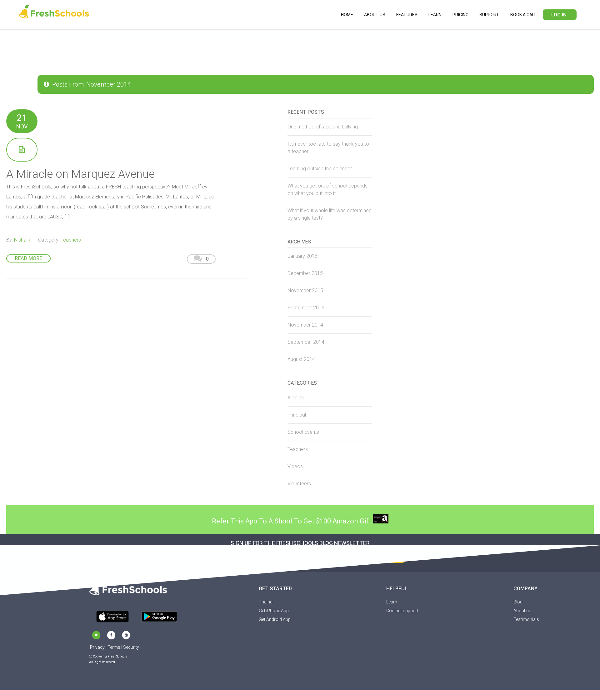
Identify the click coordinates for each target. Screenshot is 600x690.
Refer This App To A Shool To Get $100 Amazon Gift (292, 521)
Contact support (402, 610)
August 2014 (301, 359)
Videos (295, 466)
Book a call (523, 14)
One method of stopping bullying (323, 127)
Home (347, 14)
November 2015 (305, 290)
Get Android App (275, 619)
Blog (517, 601)
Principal (297, 415)
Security (131, 647)
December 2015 (305, 273)
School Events (303, 432)
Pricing (460, 14)
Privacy (97, 647)
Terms (114, 647)
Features (407, 14)
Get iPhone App (274, 610)
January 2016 (303, 256)
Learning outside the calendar (320, 169)
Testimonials (526, 619)
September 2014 (306, 342)
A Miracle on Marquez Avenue (80, 174)
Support (489, 14)
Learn (435, 14)
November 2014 (305, 325)
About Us (374, 14)
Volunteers (299, 484)
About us (522, 610)
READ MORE (28, 258)
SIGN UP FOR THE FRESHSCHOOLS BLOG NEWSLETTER (300, 543)
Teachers (71, 240)
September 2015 (306, 308)
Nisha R (22, 240)
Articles (296, 398)
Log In (559, 15)
